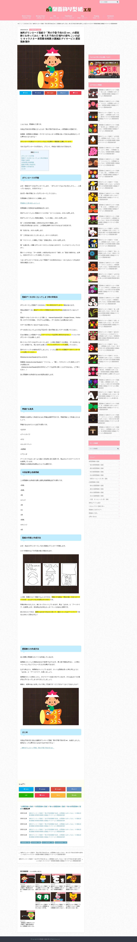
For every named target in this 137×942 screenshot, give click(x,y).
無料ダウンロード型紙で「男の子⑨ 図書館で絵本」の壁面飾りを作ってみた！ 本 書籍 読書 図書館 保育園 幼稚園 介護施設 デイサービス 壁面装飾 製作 (55, 825)
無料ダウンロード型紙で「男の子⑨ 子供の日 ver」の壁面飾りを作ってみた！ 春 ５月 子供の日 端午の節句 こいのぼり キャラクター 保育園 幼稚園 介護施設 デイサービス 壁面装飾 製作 (52, 853)
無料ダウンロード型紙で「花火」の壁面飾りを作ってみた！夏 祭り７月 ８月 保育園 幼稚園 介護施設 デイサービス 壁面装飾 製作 (108, 254)
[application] (104, 69)
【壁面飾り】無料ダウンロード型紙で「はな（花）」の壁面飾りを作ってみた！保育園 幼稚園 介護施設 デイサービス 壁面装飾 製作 (108, 173)
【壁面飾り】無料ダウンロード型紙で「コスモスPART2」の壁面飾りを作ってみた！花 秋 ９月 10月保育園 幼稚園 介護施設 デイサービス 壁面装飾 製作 (108, 220)
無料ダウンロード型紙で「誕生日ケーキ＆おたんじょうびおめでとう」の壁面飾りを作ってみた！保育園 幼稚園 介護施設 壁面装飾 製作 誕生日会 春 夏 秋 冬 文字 (108, 336)
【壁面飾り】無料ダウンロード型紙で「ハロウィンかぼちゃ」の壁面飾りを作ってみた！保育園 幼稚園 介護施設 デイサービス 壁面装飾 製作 (109, 265)
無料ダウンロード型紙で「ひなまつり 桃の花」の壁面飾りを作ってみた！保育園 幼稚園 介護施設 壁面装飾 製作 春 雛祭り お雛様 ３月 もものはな (108, 372)
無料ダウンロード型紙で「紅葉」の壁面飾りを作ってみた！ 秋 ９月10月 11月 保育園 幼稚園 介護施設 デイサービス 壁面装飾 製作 (108, 323)
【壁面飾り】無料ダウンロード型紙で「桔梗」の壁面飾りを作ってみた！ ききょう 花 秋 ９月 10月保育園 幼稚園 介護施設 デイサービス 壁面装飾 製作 (108, 384)
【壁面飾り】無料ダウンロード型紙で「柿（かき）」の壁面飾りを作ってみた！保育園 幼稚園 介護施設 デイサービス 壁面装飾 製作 (108, 208)
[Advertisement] (37, 108)
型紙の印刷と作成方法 (28, 164)
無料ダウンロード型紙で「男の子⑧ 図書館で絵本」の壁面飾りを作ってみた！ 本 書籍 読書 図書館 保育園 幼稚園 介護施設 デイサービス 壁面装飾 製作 (55, 836)
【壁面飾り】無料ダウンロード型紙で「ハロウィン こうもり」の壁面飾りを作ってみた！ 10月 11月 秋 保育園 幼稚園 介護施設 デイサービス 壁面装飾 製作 (108, 419)
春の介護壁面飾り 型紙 (57, 806)
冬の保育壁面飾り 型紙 (96, 475)
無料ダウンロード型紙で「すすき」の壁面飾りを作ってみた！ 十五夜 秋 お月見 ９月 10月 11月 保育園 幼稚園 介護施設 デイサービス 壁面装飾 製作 (109, 359)
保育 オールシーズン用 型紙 (98, 478)
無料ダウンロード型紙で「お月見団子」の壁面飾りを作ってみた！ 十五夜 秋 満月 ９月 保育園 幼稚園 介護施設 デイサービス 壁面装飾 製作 (108, 139)
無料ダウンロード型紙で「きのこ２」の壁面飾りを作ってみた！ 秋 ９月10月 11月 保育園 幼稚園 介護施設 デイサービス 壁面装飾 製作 (109, 347)
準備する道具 (25, 160)
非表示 (36, 152)
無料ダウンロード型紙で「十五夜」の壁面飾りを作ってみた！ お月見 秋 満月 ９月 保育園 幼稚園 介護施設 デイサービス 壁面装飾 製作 (109, 185)
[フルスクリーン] (118, 77)
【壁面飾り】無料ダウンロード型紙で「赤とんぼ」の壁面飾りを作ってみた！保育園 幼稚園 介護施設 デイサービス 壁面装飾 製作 (108, 93)
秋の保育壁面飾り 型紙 (96, 471)
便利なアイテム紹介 (54, 16)
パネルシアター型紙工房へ (68, 16)
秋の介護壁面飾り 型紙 (96, 492)
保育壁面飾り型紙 (26, 16)
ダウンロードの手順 (27, 156)
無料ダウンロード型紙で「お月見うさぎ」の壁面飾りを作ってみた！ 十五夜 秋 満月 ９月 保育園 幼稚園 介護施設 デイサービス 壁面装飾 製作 (108, 231)
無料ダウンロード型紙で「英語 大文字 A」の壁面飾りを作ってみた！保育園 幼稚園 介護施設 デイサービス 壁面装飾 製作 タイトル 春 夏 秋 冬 (108, 395)
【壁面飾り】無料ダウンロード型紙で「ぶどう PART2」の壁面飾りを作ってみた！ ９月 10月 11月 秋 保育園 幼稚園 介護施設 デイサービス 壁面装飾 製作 (109, 289)
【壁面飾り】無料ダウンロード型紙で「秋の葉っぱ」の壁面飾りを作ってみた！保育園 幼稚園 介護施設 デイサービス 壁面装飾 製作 (108, 128)
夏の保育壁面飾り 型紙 (96, 468)
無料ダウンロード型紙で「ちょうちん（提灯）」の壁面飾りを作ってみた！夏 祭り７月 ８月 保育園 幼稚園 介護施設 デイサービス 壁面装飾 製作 (108, 116)
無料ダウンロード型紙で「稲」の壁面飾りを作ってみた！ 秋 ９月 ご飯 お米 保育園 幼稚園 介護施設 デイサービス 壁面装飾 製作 (108, 312)
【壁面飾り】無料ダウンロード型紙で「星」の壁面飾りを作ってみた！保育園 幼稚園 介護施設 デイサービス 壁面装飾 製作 (108, 196)
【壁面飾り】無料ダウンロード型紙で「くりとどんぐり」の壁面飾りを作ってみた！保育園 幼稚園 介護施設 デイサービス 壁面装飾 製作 (109, 162)
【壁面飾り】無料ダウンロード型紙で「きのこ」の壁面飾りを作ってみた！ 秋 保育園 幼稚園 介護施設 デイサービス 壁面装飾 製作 (108, 430)
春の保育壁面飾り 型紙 (61, 842)
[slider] (102, 76)
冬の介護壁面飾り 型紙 (96, 496)
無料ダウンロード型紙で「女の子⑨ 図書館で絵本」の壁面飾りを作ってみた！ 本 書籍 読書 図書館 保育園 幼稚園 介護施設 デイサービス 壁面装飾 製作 (55, 830)
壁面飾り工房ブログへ (82, 16)
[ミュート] (116, 77)
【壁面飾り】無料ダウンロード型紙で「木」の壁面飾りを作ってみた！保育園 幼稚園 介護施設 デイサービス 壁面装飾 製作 (108, 406)
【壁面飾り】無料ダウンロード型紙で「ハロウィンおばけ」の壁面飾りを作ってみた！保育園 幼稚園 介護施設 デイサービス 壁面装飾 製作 (109, 300)
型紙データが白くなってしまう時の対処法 (34, 158)
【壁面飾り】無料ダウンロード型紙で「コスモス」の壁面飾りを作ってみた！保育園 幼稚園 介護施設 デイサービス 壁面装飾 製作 (108, 104)
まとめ (23, 168)
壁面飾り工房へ (96, 16)
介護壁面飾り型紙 (40, 16)
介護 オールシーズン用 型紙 (99, 499)
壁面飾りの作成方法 (27, 166)
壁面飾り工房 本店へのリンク (30, 203)
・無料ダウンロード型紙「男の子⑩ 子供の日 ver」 (37, 748)
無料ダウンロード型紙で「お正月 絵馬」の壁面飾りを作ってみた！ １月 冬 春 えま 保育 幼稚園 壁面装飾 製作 (108, 276)
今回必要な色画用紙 (27, 162)
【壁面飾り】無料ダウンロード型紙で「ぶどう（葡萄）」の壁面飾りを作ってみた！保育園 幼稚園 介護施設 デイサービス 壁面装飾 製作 (109, 150)
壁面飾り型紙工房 (44, 939)
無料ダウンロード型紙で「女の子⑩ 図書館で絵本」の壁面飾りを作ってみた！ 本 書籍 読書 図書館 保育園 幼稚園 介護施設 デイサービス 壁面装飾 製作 (55, 819)
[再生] (89, 77)
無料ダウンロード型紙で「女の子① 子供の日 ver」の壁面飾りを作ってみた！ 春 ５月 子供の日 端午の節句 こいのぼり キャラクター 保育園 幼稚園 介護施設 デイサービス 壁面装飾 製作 (50, 860)
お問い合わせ (110, 16)
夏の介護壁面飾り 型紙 (96, 489)
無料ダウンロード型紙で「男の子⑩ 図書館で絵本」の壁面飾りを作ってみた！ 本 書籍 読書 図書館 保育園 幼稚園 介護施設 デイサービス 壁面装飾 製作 (55, 814)
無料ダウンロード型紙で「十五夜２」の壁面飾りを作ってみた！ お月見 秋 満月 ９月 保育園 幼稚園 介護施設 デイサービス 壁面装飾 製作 (108, 243)
